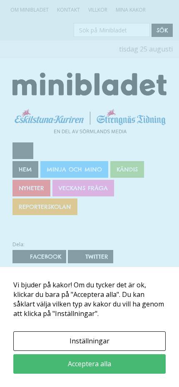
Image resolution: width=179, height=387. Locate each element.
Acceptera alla (89, 363)
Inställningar (89, 340)
